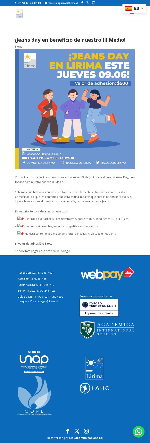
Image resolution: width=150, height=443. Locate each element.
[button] (139, 432)
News (18, 46)
